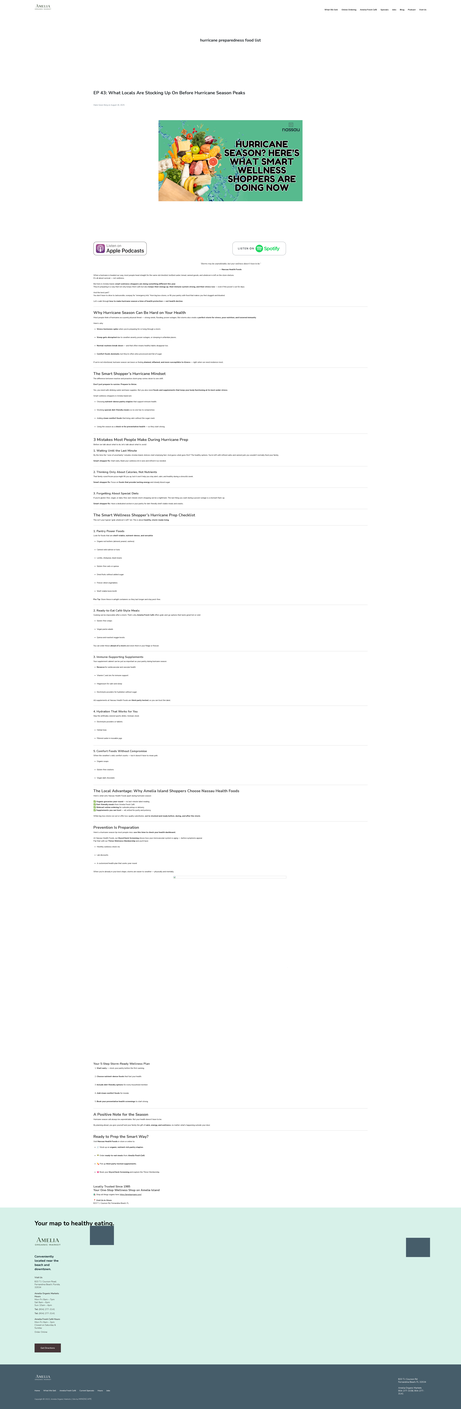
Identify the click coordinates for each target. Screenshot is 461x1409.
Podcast (412, 9)
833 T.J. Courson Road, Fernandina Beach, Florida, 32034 (47, 1284)
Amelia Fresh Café (368, 9)
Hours (100, 1390)
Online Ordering (349, 9)
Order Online (41, 1332)
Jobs (394, 9)
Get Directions (48, 1348)
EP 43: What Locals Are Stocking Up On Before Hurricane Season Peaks (169, 93)
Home (37, 1390)
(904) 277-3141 (47, 1309)
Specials (385, 9)
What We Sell (331, 9)
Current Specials (86, 1390)
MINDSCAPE (85, 1399)
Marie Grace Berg (100, 105)
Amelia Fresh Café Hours (47, 1319)
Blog (402, 9)
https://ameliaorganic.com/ (131, 1194)
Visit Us (422, 9)
